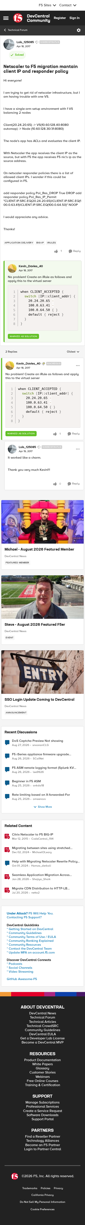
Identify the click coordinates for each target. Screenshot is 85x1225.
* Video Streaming (20, 972)
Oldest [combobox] (73, 352)
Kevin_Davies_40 (31, 266)
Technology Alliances (42, 1141)
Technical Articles (42, 1022)
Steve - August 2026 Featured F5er (35, 625)
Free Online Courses (42, 1081)
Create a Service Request (42, 1111)
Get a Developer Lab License (42, 1038)
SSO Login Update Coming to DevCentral (39, 700)
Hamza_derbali (41, 865)
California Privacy (42, 1195)
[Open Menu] (79, 30)
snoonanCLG (40, 745)
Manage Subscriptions (43, 1102)
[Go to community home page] (31, 18)
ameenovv (39, 799)
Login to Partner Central (42, 1149)
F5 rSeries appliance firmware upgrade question (40, 754)
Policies (45, 1188)
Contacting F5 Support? (24, 917)
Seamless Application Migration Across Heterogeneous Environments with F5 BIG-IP (44, 875)
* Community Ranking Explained (30, 941)
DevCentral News (15, 556)
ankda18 (38, 785)
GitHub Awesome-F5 (22, 979)
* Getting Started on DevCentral (30, 929)
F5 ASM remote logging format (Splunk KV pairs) (43, 768)
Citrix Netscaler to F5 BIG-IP (32, 834)
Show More (45, 807)
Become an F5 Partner (42, 1145)
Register (60, 18)
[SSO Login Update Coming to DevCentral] (42, 672)
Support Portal (43, 1119)
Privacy (58, 1188)
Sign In (75, 18)
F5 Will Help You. (30, 913)
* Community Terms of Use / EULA (31, 937)
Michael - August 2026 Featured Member (39, 549)
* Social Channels (19, 968)
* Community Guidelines (24, 933)
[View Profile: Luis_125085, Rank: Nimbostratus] (8, 44)
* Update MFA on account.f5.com (31, 952)
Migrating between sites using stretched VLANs (41, 848)
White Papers (42, 1064)
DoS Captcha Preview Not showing (37, 741)
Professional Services (42, 1107)
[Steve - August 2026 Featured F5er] (42, 597)
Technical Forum (17, 30)
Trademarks (29, 1188)
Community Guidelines (42, 1030)
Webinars (43, 1077)
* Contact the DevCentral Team (29, 948)
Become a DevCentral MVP (43, 1042)
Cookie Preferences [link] (42, 1209)
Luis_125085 (25, 42)
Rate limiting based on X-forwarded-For (41, 795)
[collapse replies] (42, 360)
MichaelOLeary (42, 852)
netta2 (35, 892)
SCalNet (38, 758)
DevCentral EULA (42, 1034)
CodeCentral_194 (42, 839)
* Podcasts (14, 964)
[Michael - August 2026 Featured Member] (42, 522)
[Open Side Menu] (6, 18)
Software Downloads (42, 1115)
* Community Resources (24, 945)
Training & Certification (42, 1085)
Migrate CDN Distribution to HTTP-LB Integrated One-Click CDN (39, 888)
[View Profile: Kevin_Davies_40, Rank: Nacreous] (9, 365)
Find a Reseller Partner (42, 1137)
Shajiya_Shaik (41, 879)
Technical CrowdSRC (43, 1026)
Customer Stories (42, 1072)
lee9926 (38, 772)
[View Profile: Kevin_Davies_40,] (12, 268)
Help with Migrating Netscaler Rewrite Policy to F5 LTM (44, 861)
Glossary (42, 1068)
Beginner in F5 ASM (26, 781)
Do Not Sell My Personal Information (42, 1202)
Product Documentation (42, 1060)
